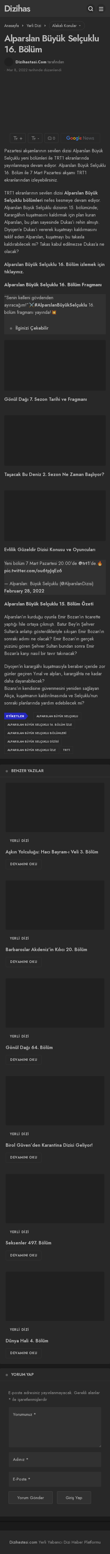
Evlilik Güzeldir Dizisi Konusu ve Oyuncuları (49, 549)
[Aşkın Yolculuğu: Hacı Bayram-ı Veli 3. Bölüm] (55, 807)
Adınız (20, 1459)
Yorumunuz (24, 1414)
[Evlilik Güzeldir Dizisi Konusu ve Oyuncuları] (55, 515)
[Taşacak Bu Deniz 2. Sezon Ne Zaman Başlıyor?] (55, 440)
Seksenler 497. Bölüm (28, 1243)
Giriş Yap (74, 1498)
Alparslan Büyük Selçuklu (57, 716)
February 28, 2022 (24, 591)
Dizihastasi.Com (31, 62)
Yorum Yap (22, 1374)
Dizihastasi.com (23, 1542)
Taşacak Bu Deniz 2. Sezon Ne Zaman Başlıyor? (54, 474)
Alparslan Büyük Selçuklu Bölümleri (36, 733)
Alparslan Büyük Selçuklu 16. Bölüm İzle (39, 725)
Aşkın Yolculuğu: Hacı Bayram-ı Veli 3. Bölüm (52, 852)
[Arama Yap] (90, 8)
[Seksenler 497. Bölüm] (55, 1198)
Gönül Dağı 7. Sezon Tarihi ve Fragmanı (45, 399)
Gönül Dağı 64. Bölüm (29, 1047)
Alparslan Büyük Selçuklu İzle (31, 750)
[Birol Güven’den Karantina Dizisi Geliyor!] (55, 1100)
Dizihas (17, 8)
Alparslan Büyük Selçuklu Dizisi (33, 741)
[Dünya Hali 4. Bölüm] (55, 1296)
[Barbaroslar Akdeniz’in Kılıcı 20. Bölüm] (55, 905)
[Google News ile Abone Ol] (80, 138)
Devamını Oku (23, 864)
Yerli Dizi (19, 840)
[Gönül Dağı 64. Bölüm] (55, 1003)
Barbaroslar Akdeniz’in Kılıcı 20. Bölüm (46, 949)
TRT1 (66, 750)
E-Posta (21, 1479)
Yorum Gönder (30, 1498)
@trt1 (84, 563)
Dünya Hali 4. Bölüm (27, 1341)
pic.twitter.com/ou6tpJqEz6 (33, 570)
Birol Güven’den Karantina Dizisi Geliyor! (49, 1145)
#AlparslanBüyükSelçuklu (60, 305)
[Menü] (101, 8)
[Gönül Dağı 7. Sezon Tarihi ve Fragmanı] (55, 365)
